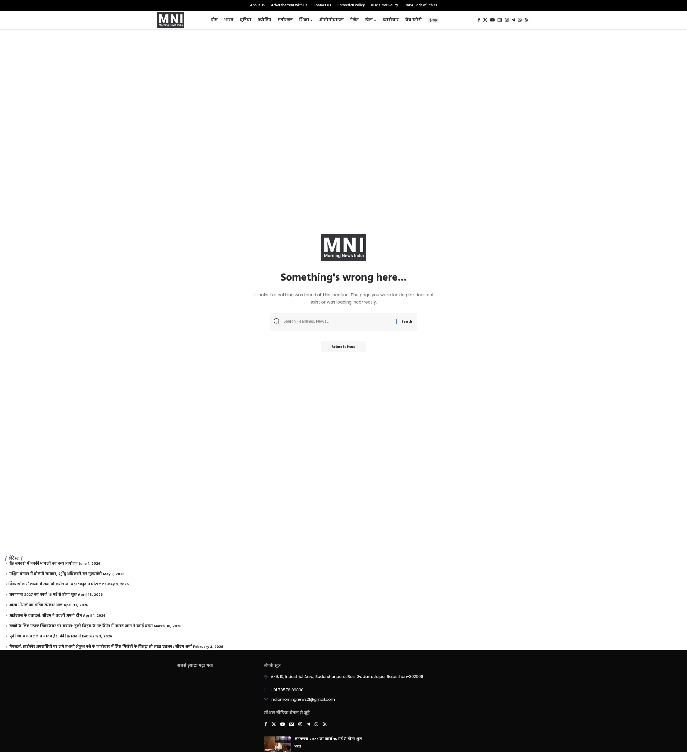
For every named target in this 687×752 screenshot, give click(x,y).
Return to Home (344, 347)
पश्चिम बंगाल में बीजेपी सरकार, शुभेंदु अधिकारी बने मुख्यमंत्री (55, 574)
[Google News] (500, 20)
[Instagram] (507, 20)
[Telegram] (513, 20)
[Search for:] (338, 322)
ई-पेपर (433, 20)
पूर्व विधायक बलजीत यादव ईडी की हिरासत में (45, 636)
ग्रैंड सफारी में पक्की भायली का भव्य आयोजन (43, 564)
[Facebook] (479, 20)
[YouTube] (492, 20)
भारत (298, 747)
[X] (485, 20)
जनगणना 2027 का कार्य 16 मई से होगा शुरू (43, 595)
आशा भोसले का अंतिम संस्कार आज (36, 605)
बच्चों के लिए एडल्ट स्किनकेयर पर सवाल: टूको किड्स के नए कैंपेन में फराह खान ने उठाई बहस (81, 626)
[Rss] (526, 20)
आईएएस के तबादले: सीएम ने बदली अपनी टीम (45, 616)
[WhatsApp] (520, 20)
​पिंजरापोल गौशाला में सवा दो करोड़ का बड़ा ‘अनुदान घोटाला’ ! (57, 584)
